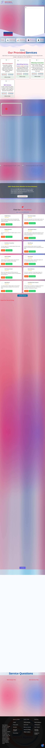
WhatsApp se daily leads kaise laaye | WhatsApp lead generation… (20, 415)
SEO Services (37, 727)
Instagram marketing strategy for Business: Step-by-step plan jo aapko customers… (21, 532)
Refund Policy (15, 733)
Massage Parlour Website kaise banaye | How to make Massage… (19, 561)
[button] (42, 745)
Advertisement (37, 724)
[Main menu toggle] (43, 2)
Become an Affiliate (27, 729)
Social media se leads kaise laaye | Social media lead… (16, 357)
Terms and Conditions (15, 730)
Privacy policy (15, 724)
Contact (14, 722)
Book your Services (27, 727)
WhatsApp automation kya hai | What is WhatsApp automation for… (20, 386)
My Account (26, 724)
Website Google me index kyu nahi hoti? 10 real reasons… (17, 473)
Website (3, 224)
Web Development (37, 722)
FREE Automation (27, 722)
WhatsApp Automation (36, 730)
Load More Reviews (22, 295)
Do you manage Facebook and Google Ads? (37, 741)
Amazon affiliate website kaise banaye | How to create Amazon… (19, 502)
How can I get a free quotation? (37, 739)
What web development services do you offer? (37, 736)
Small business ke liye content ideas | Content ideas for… (17, 445)
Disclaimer (15, 727)
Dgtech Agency (8, 1)
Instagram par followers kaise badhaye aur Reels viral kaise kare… (19, 327)
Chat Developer (9, 224)
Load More (22, 567)
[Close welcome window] (43, 733)
